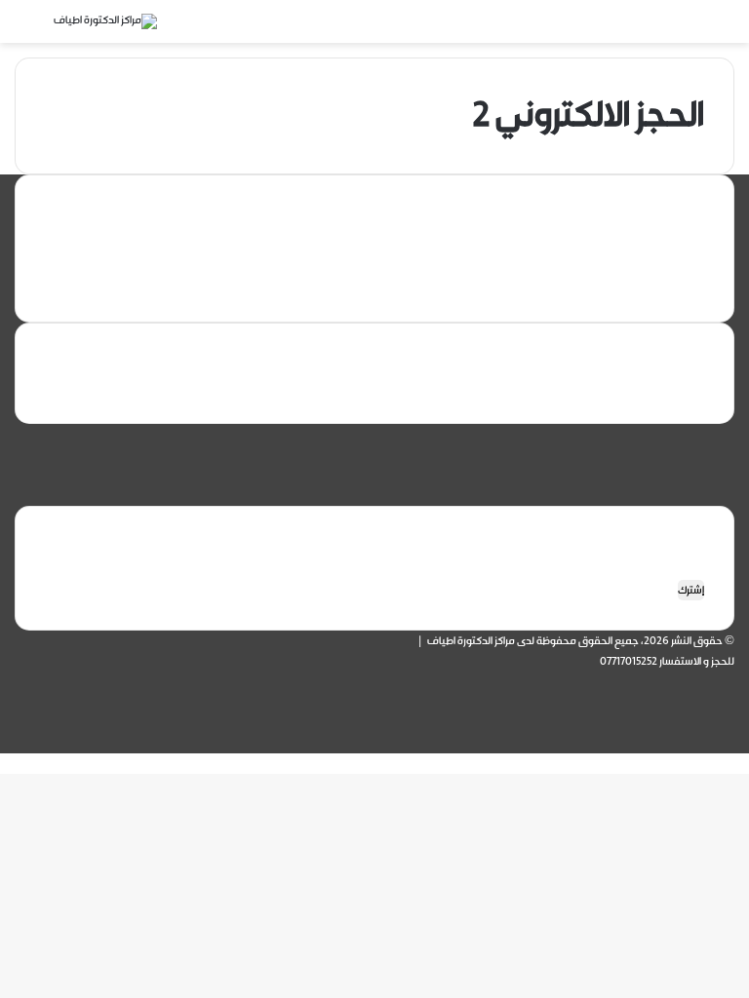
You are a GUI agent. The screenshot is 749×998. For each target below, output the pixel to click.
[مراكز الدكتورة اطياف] (105, 21)
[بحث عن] (39, 29)
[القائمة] (710, 29)
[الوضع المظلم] (676, 29)
